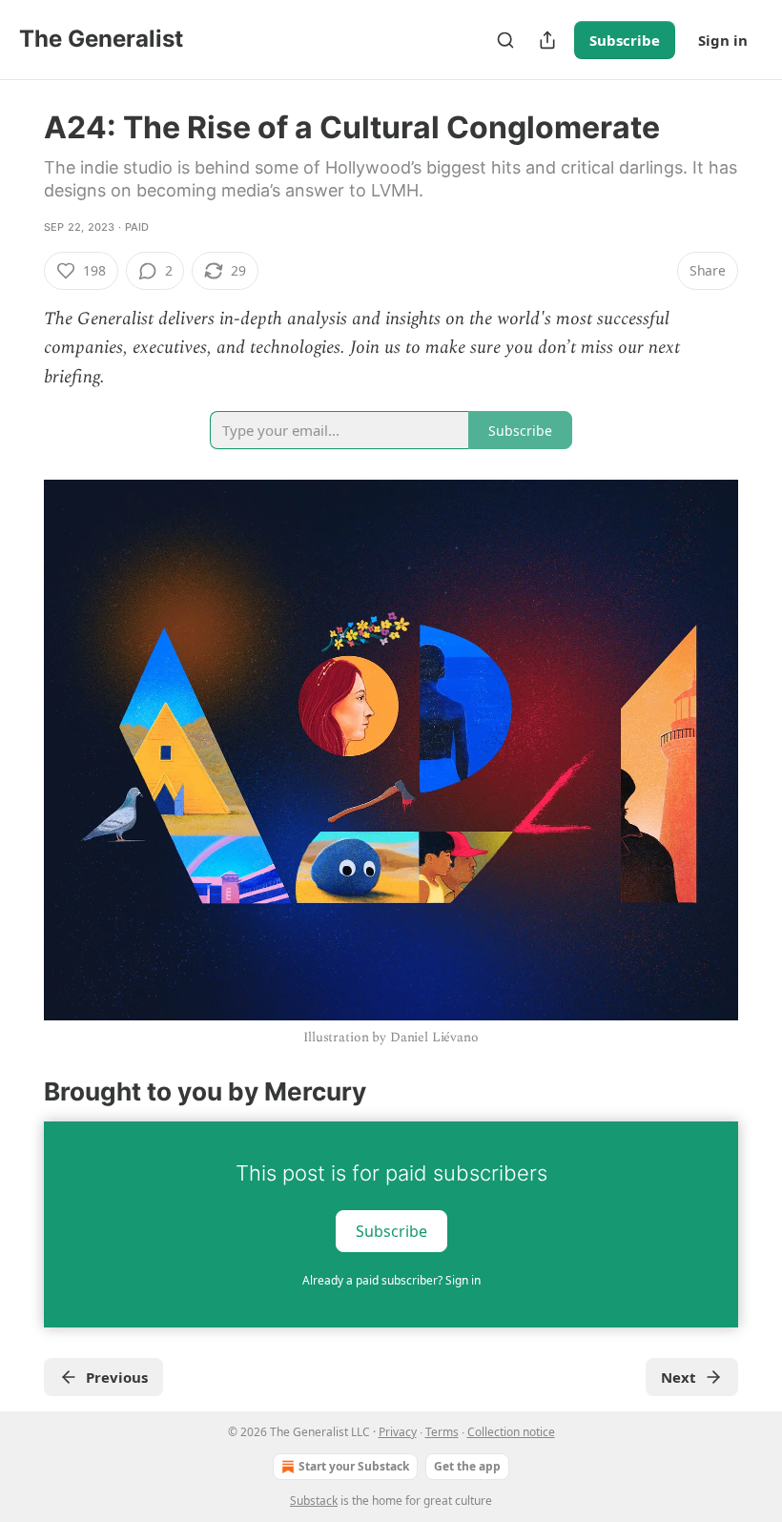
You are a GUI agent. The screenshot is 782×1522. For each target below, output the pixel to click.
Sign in (723, 40)
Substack (314, 1500)
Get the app (467, 1466)
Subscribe (624, 40)
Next (678, 1377)
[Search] (505, 40)
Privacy (398, 1432)
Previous (117, 1377)
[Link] (17, 1092)
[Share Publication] (547, 40)
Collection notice (511, 1432)
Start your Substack (353, 1466)
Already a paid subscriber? (391, 1280)
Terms (442, 1432)
